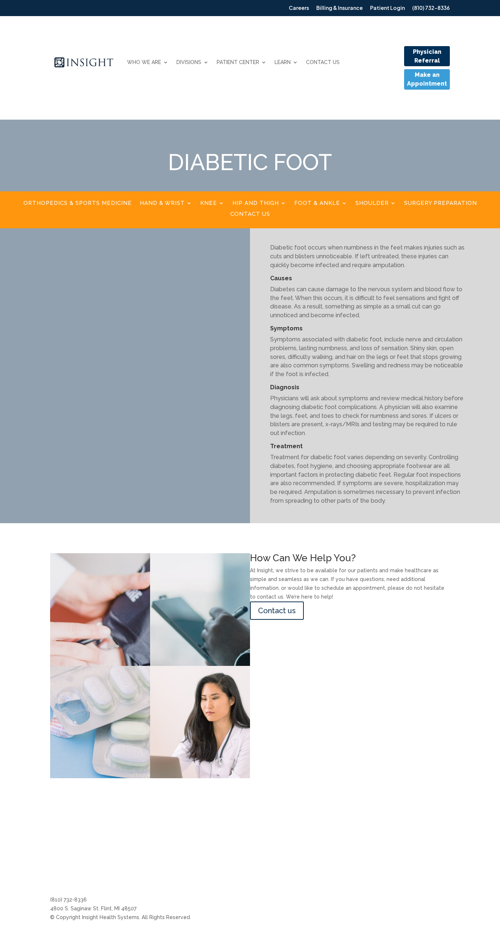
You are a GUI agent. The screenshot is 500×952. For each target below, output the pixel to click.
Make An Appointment (288, 856)
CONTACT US (323, 62)
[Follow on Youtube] (100, 876)
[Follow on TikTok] (114, 876)
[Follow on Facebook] (71, 876)
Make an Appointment (427, 79)
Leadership (344, 856)
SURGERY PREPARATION (440, 203)
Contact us (277, 610)
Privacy (424, 884)
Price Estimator (350, 870)
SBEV (422, 856)
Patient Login (277, 884)
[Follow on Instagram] (56, 876)
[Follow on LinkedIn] (85, 876)
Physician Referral (427, 56)
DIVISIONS (188, 62)
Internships (344, 842)
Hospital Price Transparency (365, 884)
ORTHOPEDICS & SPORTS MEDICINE (77, 203)
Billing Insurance (281, 842)
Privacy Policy (432, 842)
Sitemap (425, 870)
